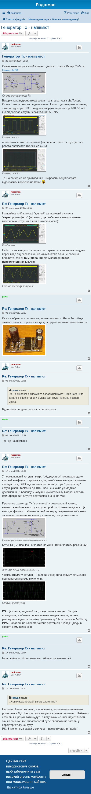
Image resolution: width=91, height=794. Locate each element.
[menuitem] (14, 12)
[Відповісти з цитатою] (79, 47)
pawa (5, 297)
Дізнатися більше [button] (20, 787)
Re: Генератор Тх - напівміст (24, 204)
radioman (16, 44)
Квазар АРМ (10, 70)
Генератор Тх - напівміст (25, 27)
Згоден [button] (67, 774)
